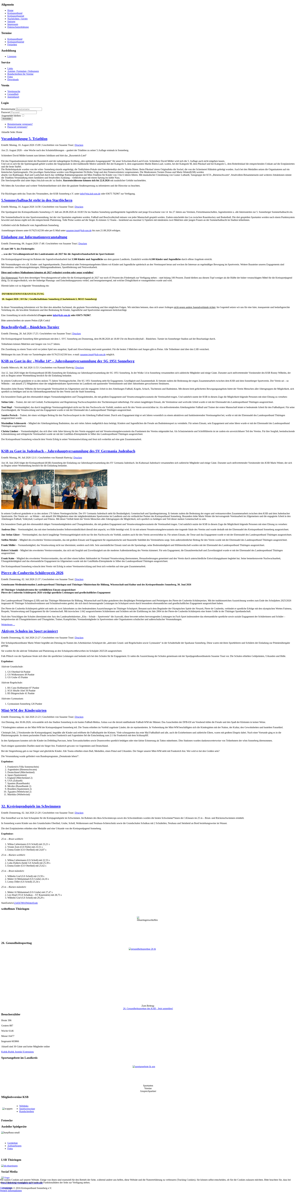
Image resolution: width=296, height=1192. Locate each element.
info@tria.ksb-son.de (90, 193)
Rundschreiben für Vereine (20, 74)
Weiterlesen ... (8, 624)
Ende (35, 903)
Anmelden (6, 119)
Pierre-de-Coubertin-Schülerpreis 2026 (32, 573)
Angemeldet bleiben (11, 115)
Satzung (11, 21)
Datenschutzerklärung (18, 27)
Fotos (10, 76)
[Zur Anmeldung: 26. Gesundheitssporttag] (148, 975)
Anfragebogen (14, 1145)
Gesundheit (12, 94)
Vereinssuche (13, 91)
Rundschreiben (26, 1111)
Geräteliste (12, 1143)
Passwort (6, 112)
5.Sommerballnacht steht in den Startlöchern (36, 200)
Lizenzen (11, 56)
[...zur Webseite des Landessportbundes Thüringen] (148, 1165)
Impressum (12, 24)
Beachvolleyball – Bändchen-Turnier (30, 327)
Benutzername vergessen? (20, 124)
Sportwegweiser (27, 1108)
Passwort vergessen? (17, 127)
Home (10, 10)
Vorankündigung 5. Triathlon (24, 139)
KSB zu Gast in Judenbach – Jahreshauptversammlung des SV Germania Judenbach (68, 451)
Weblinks (23, 1106)
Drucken (79, 145)
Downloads (13, 79)
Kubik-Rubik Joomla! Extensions (17, 1051)
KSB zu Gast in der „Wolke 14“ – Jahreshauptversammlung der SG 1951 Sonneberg (67, 361)
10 (25, 903)
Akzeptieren (6, 1187)
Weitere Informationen (11, 1190)
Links (10, 68)
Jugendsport (13, 97)
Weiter (29, 903)
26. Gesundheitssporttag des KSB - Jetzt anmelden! (148, 1008)
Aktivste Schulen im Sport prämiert (29, 631)
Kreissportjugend (15, 16)
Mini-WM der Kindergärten (23, 710)
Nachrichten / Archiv (17, 18)
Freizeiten (12, 44)
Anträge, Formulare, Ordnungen (23, 71)
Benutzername (8, 109)
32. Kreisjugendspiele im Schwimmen (31, 806)
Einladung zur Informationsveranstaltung (34, 237)
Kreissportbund (14, 13)
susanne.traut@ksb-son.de (79, 230)
